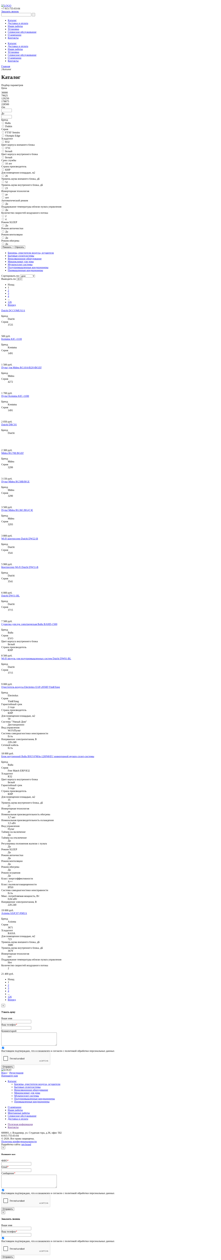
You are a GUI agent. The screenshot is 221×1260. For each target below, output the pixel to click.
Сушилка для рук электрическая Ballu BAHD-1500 (29, 624)
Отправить (8, 1067)
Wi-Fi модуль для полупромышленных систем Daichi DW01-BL (36, 658)
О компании (14, 35)
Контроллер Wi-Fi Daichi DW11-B (19, 567)
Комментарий (9, 1031)
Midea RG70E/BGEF (12, 453)
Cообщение (8, 1173)
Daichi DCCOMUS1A (13, 310)
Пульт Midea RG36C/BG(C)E (17, 510)
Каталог (12, 20)
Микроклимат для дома (27, 1093)
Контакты (13, 37)
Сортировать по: (10, 275)
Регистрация (16, 1072)
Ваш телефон (9, 1024)
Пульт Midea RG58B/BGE (15, 481)
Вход (4, 1072)
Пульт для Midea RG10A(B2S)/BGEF (21, 367)
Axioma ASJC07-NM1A (14, 913)
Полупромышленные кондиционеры (34, 1098)
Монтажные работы (19, 1113)
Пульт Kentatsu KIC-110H (15, 396)
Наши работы (15, 26)
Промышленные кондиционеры (32, 1101)
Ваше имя (6, 1018)
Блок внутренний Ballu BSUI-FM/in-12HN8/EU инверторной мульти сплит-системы (47, 756)
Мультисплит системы (26, 1095)
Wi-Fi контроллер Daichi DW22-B (19, 538)
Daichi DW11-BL (10, 595)
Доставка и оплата (18, 23)
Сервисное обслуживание (22, 32)
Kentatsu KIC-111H (11, 339)
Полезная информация (20, 1124)
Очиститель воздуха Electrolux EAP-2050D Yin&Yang (30, 687)
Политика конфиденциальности (19, 1141)
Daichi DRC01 (9, 424)
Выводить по (8, 279)
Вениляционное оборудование (31, 1090)
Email (5, 1167)
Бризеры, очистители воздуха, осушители (37, 1084)
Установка (13, 29)
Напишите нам (9, 1075)
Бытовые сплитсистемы (27, 1087)
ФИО (5, 1160)
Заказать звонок (10, 11)
